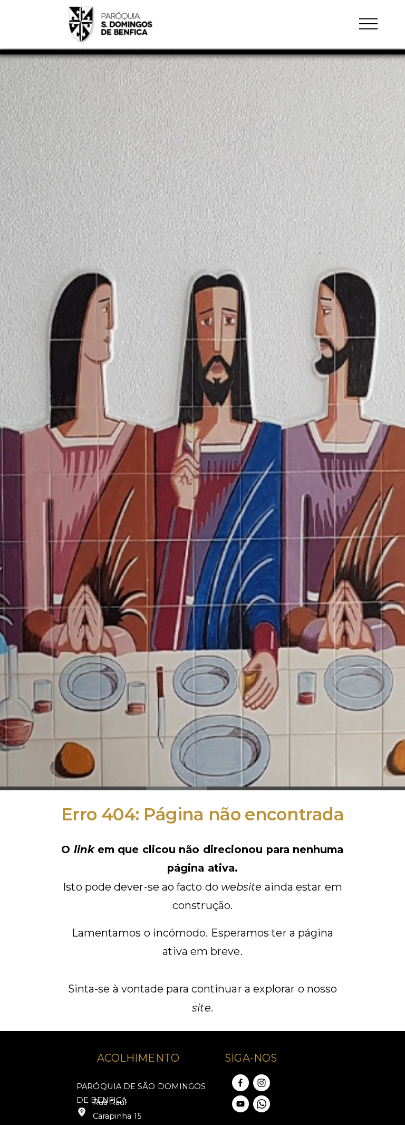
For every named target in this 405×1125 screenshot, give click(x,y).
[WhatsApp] (261, 1103)
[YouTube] (240, 1103)
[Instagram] (261, 1082)
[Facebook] (240, 1082)
